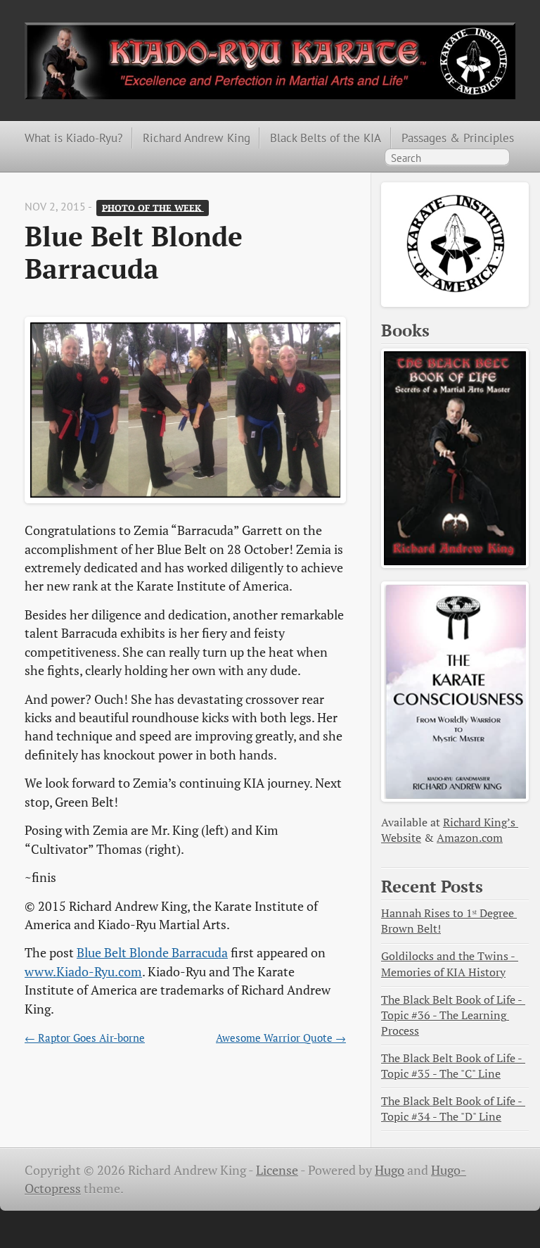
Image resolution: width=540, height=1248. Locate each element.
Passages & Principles (457, 138)
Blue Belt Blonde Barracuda (152, 953)
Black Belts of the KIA (325, 138)
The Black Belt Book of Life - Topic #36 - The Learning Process (453, 1015)
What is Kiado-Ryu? (73, 138)
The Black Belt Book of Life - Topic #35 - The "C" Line (453, 1066)
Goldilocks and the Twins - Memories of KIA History (449, 964)
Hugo (389, 1170)
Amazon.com (470, 838)
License (277, 1170)
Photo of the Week (153, 207)
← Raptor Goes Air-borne (85, 1037)
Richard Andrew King (196, 138)
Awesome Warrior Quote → (281, 1037)
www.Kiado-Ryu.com (83, 972)
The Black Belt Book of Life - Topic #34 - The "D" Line (453, 1109)
